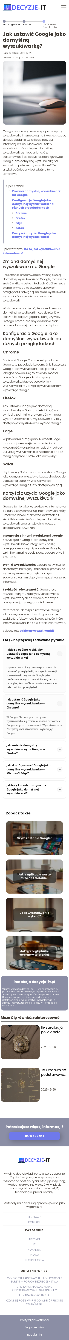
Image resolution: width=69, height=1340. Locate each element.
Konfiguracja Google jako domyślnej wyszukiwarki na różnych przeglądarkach (33, 204)
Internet (27, 24)
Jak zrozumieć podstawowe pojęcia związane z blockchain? (53, 1072)
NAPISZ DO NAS (34, 1136)
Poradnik (34, 1250)
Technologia (34, 1260)
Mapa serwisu (34, 1327)
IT (34, 1244)
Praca (34, 1255)
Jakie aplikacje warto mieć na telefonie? (34, 876)
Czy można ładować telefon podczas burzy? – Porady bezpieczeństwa (34, 1280)
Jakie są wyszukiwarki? (36, 631)
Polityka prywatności (34, 1320)
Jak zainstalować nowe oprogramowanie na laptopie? (34, 1288)
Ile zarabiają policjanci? (52, 1029)
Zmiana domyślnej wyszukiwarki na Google (36, 193)
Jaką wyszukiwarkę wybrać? (34, 915)
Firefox (20, 218)
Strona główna (11, 24)
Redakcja (34, 1217)
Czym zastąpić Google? (34, 838)
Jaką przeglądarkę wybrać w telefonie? (34, 953)
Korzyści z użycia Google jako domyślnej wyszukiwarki (34, 235)
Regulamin (34, 1335)
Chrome (21, 213)
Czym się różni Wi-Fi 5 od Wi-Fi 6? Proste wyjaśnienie (34, 1302)
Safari (20, 228)
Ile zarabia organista (34, 1295)
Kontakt (34, 1222)
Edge (19, 223)
